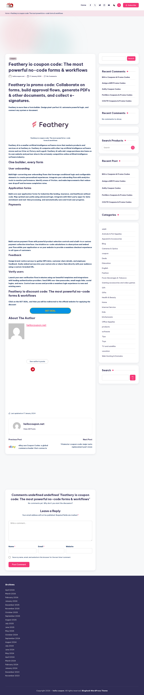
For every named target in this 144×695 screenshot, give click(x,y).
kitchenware (107, 317)
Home (7, 13)
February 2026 (11, 597)
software (106, 332)
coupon (13, 58)
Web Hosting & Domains (112, 356)
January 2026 (11, 601)
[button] (131, 5)
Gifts (104, 292)
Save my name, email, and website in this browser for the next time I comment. (41, 557)
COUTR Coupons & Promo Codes (116, 101)
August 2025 (11, 620)
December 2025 (12, 605)
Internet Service (109, 307)
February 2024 (11, 664)
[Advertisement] (72, 32)
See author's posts (37, 361)
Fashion (105, 273)
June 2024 (9, 649)
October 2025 (11, 612)
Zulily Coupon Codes (111, 89)
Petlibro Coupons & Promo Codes (117, 95)
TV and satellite (109, 346)
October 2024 (11, 635)
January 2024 (11, 668)
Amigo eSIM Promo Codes (113, 83)
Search (131, 58)
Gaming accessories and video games (118, 283)
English (105, 268)
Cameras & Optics (110, 248)
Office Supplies (108, 322)
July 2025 (9, 623)
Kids (104, 312)
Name (12, 546)
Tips (104, 336)
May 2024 (9, 653)
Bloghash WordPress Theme (95, 691)
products (106, 327)
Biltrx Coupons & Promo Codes (116, 77)
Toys (104, 341)
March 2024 (10, 661)
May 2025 (9, 631)
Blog (104, 244)
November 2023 (12, 676)
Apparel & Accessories (112, 239)
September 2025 (12, 616)
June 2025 (9, 627)
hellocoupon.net (36, 325)
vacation (106, 351)
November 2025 (12, 608)
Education (106, 263)
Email (41, 546)
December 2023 (12, 672)
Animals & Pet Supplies (112, 234)
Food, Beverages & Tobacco (114, 278)
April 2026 (10, 590)
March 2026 (10, 593)
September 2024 (12, 638)
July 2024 (9, 646)
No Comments (51, 76)
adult (104, 229)
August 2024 (11, 642)
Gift (103, 288)
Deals (104, 258)
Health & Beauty (109, 297)
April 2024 (10, 657)
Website (69, 546)
